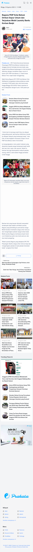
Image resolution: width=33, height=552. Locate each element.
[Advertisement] (16, 204)
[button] (27, 29)
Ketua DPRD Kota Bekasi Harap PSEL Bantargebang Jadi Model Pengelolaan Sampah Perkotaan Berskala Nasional (19, 116)
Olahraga (21, 536)
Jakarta (21, 514)
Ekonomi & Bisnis (9, 533)
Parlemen (21, 530)
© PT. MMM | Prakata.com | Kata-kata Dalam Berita (16, 545)
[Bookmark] (3, 256)
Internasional (22, 517)
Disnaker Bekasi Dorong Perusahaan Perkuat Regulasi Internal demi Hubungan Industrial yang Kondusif (19, 101)
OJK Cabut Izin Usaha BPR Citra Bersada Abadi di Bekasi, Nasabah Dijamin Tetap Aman (24, 346)
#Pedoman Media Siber (22, 547)
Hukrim (21, 533)
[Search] (28, 3)
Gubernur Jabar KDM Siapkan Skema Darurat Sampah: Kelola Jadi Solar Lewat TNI (19, 124)
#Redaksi (14, 547)
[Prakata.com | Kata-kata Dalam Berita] (5, 3)
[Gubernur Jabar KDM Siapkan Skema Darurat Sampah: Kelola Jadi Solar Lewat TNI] (5, 127)
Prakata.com (5, 63)
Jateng (6, 517)
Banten (6, 514)
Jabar (6, 511)
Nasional (21, 511)
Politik (6, 530)
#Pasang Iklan (8, 547)
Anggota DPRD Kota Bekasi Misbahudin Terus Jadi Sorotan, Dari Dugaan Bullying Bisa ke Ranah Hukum (20, 109)
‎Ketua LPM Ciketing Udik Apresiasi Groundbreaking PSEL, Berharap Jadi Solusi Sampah (24, 321)
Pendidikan (7, 536)
